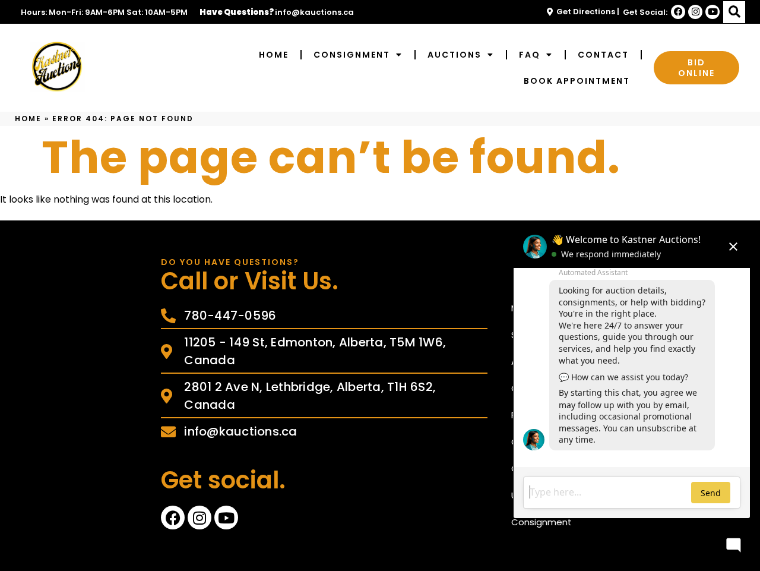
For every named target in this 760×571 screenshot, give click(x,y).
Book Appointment (577, 81)
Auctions (455, 55)
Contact (603, 55)
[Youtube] (712, 12)
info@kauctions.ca (314, 12)
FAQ (529, 55)
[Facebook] (678, 12)
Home (274, 55)
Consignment (352, 55)
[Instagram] (695, 12)
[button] (734, 12)
